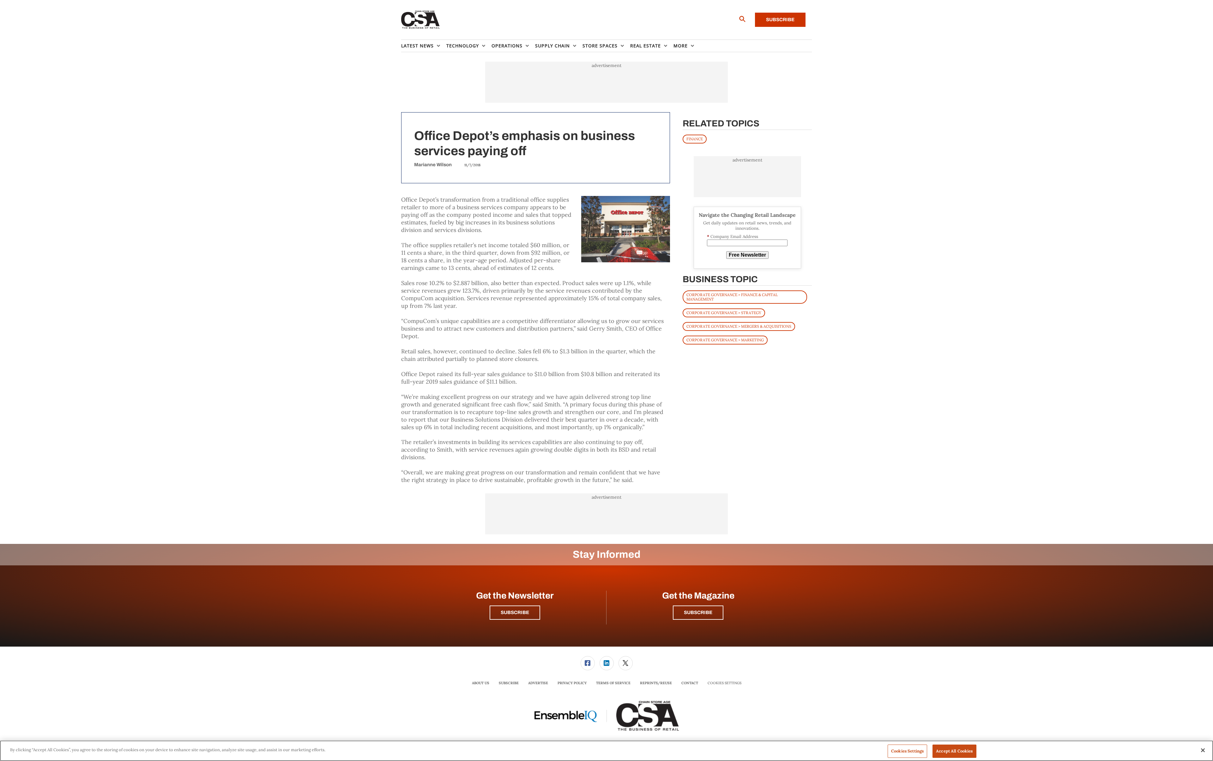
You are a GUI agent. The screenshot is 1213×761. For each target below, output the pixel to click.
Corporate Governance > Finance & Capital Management (732, 296)
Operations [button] (507, 46)
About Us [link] (480, 683)
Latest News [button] (417, 46)
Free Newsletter (747, 255)
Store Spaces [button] (600, 46)
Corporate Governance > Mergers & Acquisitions (738, 326)
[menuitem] (423, 46)
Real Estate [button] (645, 46)
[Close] (1203, 750)
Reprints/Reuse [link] (656, 683)
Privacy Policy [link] (572, 683)
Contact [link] (689, 683)
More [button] (680, 46)
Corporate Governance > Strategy (723, 312)
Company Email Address (732, 236)
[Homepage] (420, 19)
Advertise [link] (538, 683)
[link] (588, 663)
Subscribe (780, 19)
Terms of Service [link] (613, 683)
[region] (606, 750)
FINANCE (694, 139)
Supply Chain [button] (552, 46)
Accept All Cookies (954, 751)
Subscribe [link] (509, 683)
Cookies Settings (724, 683)
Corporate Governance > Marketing (725, 340)
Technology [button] (462, 46)
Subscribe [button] (515, 612)
